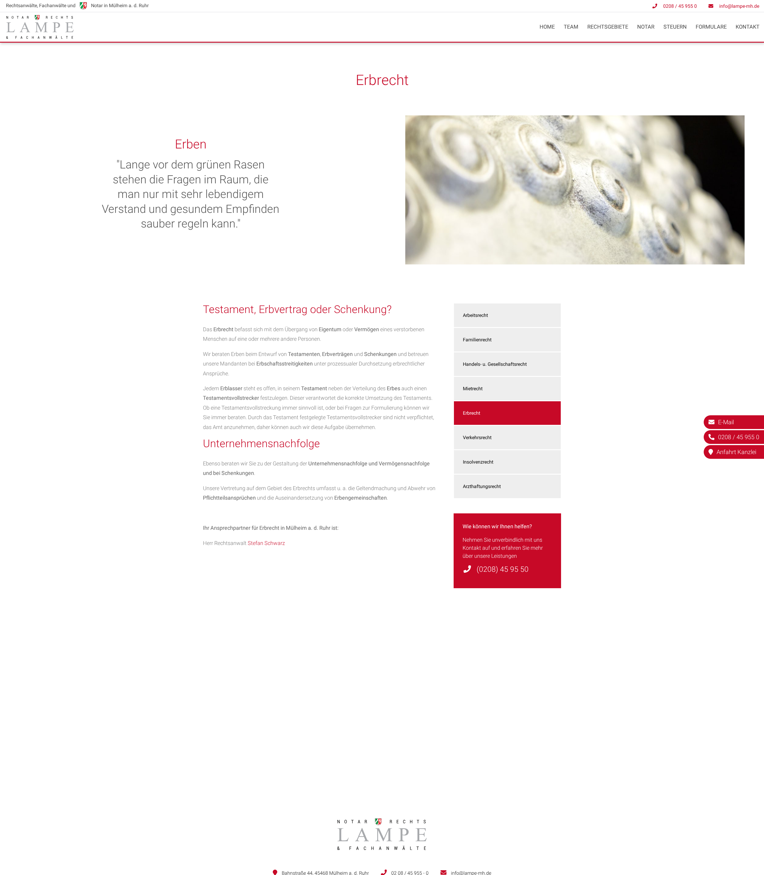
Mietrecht (473, 388)
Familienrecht (477, 340)
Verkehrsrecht (477, 437)
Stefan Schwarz (266, 543)
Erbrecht (471, 413)
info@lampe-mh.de (739, 6)
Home (547, 27)
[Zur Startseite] (40, 37)
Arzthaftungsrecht (482, 486)
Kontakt (748, 27)
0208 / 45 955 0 (680, 6)
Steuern (675, 27)
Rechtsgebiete (607, 27)
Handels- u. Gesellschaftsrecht (495, 364)
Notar (645, 27)
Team (571, 27)
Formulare (711, 27)
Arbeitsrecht (475, 315)
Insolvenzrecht (478, 462)
